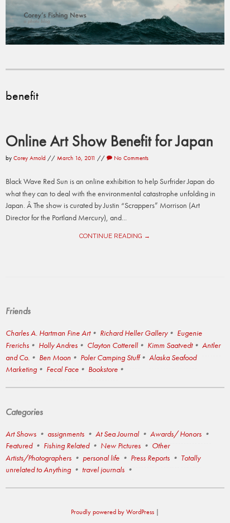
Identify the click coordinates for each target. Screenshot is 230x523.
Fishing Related (66, 445)
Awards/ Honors (176, 434)
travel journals (103, 469)
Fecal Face (62, 369)
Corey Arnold (29, 158)
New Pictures (120, 445)
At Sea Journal (117, 434)
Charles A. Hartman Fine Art (48, 333)
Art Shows (21, 434)
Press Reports (150, 458)
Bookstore (103, 369)
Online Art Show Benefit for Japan (109, 140)
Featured (19, 445)
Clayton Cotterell (112, 345)
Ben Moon (55, 357)
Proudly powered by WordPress (112, 511)
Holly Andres (58, 345)
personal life (101, 458)
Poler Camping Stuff (110, 357)
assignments (65, 434)
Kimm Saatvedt (170, 345)
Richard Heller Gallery (133, 333)
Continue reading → (114, 236)
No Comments (130, 158)
